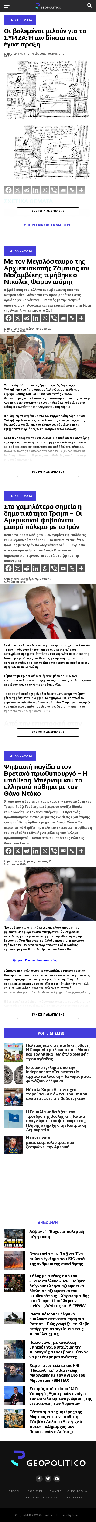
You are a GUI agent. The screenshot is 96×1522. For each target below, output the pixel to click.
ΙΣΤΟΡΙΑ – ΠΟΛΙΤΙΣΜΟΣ (38, 1497)
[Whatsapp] (45, 318)
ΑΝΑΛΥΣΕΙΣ (73, 1497)
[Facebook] (8, 318)
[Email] (63, 318)
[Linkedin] (36, 318)
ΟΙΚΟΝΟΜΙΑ (77, 1491)
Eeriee (76, 1515)
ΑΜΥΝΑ (55, 1491)
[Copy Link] (72, 318)
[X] (18, 318)
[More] (81, 318)
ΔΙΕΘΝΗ (15, 1491)
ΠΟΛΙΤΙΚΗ (36, 1491)
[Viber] (54, 318)
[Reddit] (27, 318)
